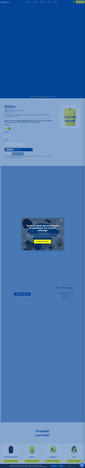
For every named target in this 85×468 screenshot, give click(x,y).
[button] (61, 220)
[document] (42, 234)
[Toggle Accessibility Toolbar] (82, 465)
